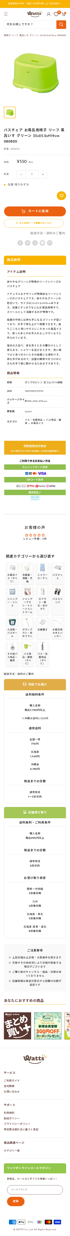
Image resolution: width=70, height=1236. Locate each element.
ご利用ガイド (12, 1081)
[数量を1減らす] (21, 174)
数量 (6, 174)
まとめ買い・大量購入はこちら (35, 223)
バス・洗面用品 (34, 420)
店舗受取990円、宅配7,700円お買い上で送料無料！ (35, 4)
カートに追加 (38, 211)
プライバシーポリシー (17, 1124)
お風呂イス (37, 423)
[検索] (61, 24)
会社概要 (9, 1086)
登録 (16, 1201)
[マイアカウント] (49, 14)
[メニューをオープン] (6, 14)
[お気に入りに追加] (61, 195)
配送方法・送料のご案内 (48, 233)
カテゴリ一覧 (12, 1151)
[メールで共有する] (42, 243)
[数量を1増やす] (43, 174)
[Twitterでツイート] (35, 243)
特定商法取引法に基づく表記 (21, 1129)
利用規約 (9, 1113)
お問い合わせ (12, 1092)
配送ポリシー (12, 1118)
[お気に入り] (56, 14)
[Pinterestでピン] (27, 243)
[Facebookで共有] (20, 243)
